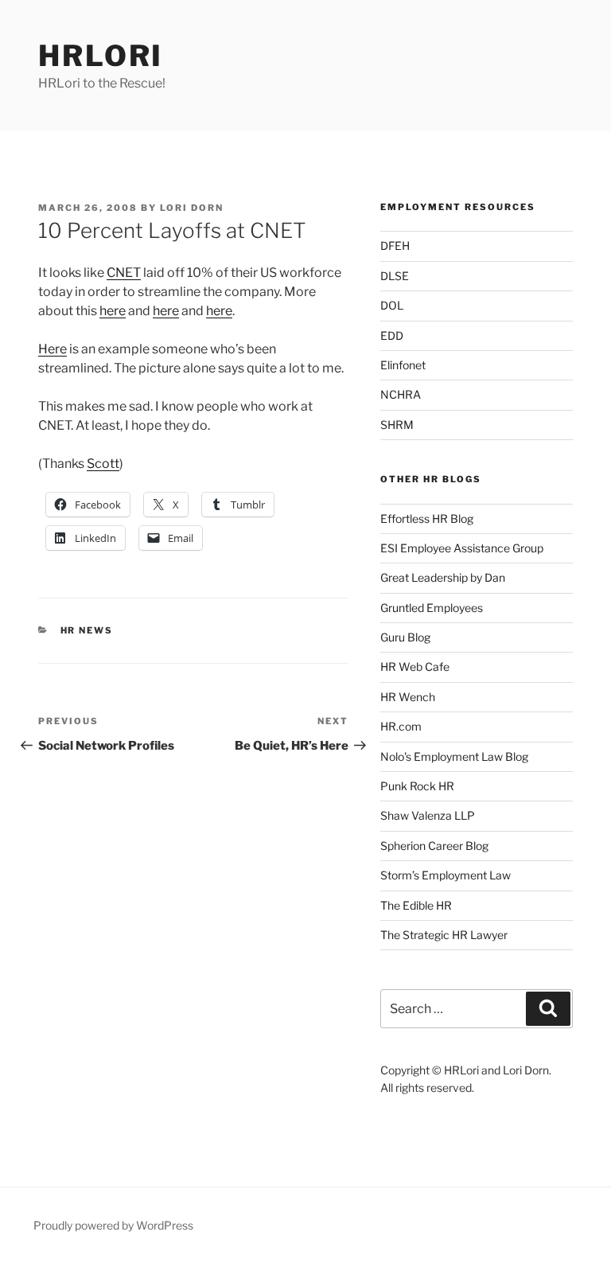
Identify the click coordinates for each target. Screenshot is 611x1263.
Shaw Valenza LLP (427, 815)
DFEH (395, 245)
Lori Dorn (192, 207)
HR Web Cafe (414, 666)
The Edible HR (416, 905)
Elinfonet (403, 365)
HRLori (100, 55)
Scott (103, 463)
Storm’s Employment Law (445, 875)
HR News (87, 630)
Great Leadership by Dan (442, 577)
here (112, 310)
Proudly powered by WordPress (113, 1225)
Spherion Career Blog (434, 845)
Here (52, 349)
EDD (391, 335)
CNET (124, 272)
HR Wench (407, 697)
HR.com (401, 726)
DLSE (394, 276)
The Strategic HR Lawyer (444, 934)
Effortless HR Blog (426, 518)
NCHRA (400, 394)
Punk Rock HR (417, 786)
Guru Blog (405, 637)
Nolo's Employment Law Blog (454, 756)
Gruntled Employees (431, 607)
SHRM (397, 424)
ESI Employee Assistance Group (461, 548)
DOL (391, 305)
